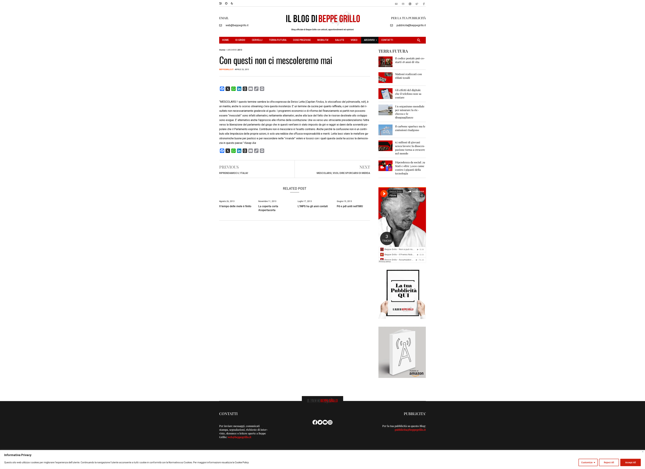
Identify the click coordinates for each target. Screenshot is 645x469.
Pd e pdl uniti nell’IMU (350, 206)
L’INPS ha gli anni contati (313, 206)
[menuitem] (225, 40)
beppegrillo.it (226, 69)
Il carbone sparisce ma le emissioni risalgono (410, 128)
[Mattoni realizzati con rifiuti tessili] (385, 77)
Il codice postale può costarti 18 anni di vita (410, 60)
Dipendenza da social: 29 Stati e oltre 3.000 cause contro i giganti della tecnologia (410, 167)
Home (222, 50)
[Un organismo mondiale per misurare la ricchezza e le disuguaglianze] (385, 109)
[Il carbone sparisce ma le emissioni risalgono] (385, 129)
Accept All (630, 462)
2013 (239, 50)
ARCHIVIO (232, 50)
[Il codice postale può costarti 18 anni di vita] (385, 61)
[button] (222, 3)
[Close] (642, 451)
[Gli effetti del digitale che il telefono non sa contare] (385, 93)
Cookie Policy (242, 462)
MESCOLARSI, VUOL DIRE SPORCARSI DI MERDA (343, 173)
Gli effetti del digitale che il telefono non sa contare (408, 93)
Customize (587, 462)
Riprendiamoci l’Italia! (233, 173)
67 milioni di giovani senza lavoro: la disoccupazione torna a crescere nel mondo (410, 147)
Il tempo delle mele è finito (235, 206)
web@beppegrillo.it (237, 25)
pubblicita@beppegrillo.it (411, 25)
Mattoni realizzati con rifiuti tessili (408, 75)
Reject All (609, 462)
